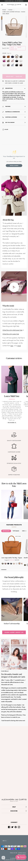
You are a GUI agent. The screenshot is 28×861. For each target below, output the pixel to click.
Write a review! (14, 165)
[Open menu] (3, 5)
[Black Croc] (17, 61)
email (19, 345)
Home (4, 9)
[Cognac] (9, 57)
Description (9, 88)
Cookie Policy (22, 852)
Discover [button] (14, 811)
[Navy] (13, 57)
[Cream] (4, 65)
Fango (10, 9)
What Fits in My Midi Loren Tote (12, 330)
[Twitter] (12, 827)
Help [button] (14, 807)
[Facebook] (9, 827)
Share (6, 129)
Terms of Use (13, 852)
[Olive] (21, 57)
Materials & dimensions (12, 111)
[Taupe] (9, 65)
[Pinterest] (16, 827)
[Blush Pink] (13, 61)
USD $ (4, 840)
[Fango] (9, 61)
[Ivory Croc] (21, 61)
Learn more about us (14, 632)
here (11, 345)
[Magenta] (4, 61)
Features (7, 106)
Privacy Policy (22, 854)
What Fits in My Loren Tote (10, 334)
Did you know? (10, 122)
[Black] (17, 65)
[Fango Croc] (17, 57)
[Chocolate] (4, 57)
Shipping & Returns (11, 117)
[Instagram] (19, 827)
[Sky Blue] (13, 65)
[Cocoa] (21, 65)
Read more (4, 100)
